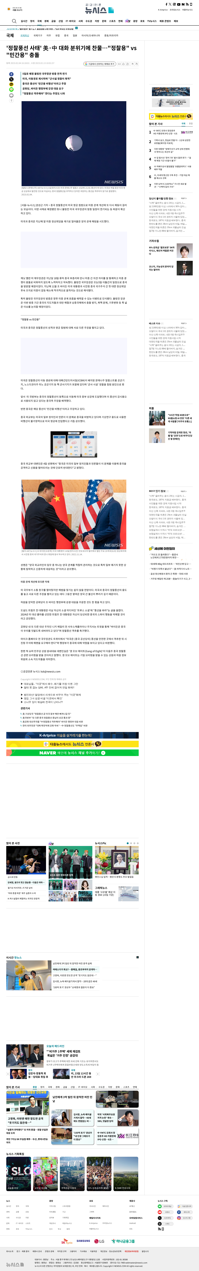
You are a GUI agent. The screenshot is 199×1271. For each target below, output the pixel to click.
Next (98, 1074)
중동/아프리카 (111, 35)
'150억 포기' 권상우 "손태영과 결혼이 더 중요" (74, 987)
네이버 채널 (167, 1206)
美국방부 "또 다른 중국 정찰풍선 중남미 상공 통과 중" (47, 717)
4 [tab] (138, 843)
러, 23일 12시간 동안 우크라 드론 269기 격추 (81, 1076)
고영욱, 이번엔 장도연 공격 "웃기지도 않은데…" (75, 975)
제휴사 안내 (37, 1251)
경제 (46, 21)
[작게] (132, 64)
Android (132, 1223)
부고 (59, 1229)
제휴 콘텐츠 (165, 21)
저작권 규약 (61, 1251)
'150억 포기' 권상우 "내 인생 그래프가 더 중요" (83, 1136)
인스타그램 (186, 1218)
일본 (75, 35)
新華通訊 (132, 1211)
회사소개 (9, 1251)
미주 (49, 35)
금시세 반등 (13, 877)
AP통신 (132, 1206)
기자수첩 (154, 241)
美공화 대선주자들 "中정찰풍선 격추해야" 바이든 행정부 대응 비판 (53, 721)
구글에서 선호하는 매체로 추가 (101, 63)
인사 (50, 1229)
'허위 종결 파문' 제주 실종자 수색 (22, 893)
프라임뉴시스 (175, 9)
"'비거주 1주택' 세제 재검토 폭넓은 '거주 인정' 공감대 (63, 1053)
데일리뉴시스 (67, 1223)
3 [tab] (134, 843)
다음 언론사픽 (186, 1206)
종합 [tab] (191, 123)
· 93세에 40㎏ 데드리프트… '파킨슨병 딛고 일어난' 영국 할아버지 (171, 563)
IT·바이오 (71, 21)
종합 (35, 1087)
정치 (32, 21)
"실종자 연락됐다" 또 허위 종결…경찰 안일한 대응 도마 (27, 1131)
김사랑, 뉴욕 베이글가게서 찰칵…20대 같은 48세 (75, 981)
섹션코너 (52, 1223)
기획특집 (65, 1217)
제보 (176, 21)
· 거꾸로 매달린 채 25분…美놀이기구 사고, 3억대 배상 (171, 578)
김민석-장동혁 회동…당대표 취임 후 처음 (38, 1076)
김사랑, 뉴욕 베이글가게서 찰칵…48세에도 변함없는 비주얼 (82, 1118)
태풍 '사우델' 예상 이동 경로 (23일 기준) (105, 893)
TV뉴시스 (152, 21)
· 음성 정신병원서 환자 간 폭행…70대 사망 (168, 573)
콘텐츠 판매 (49, 1251)
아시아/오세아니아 (91, 35)
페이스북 (187, 1212)
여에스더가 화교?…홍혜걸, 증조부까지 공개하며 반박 (75, 969)
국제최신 (24, 35)
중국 (66, 35)
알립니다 (145, 1251)
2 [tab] (131, 843)
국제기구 (38, 35)
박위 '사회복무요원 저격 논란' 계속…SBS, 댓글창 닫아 (106, 1118)
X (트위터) (167, 1218)
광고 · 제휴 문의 (22, 1251)
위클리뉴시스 (187, 9)
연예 (120, 21)
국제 (39, 21)
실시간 (24, 21)
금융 (53, 21)
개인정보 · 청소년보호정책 (110, 1251)
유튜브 (167, 1212)
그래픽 (91, 1211)
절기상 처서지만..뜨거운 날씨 (20, 887)
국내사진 (92, 1206)
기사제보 (83, 1251)
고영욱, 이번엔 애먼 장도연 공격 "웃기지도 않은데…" (25, 1121)
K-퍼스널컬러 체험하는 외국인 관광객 (23, 898)
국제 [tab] (183, 123)
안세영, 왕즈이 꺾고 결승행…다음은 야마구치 (27, 882)
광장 (135, 21)
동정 (68, 1229)
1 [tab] (128, 843)
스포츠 (112, 21)
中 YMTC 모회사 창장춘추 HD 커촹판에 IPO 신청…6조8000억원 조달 (106, 1136)
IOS (130, 1228)
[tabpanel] (117, 864)
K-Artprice (163, 9)
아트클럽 (52, 1211)
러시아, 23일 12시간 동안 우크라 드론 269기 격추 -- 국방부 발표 (40, 27)
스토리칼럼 (66, 1206)
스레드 (167, 1223)
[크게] (136, 64)
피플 (151, 408)
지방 (97, 21)
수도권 (89, 21)
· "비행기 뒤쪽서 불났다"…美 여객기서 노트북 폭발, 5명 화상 (171, 568)
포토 (142, 21)
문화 (104, 21)
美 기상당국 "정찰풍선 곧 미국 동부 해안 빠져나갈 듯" (47, 713)
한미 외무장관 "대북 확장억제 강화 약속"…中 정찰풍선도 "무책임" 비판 (55, 725)
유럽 (57, 35)
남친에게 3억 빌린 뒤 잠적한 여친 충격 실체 (72, 963)
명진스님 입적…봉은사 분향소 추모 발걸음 (114, 877)
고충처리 (73, 1251)
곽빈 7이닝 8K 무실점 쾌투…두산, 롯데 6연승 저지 (27, 1141)
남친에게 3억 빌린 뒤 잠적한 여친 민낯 (72, 1099)
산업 (61, 21)
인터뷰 (51, 1217)
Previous (8, 1074)
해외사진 (105, 1206)
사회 (81, 21)
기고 (64, 1211)
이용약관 (93, 1251)
